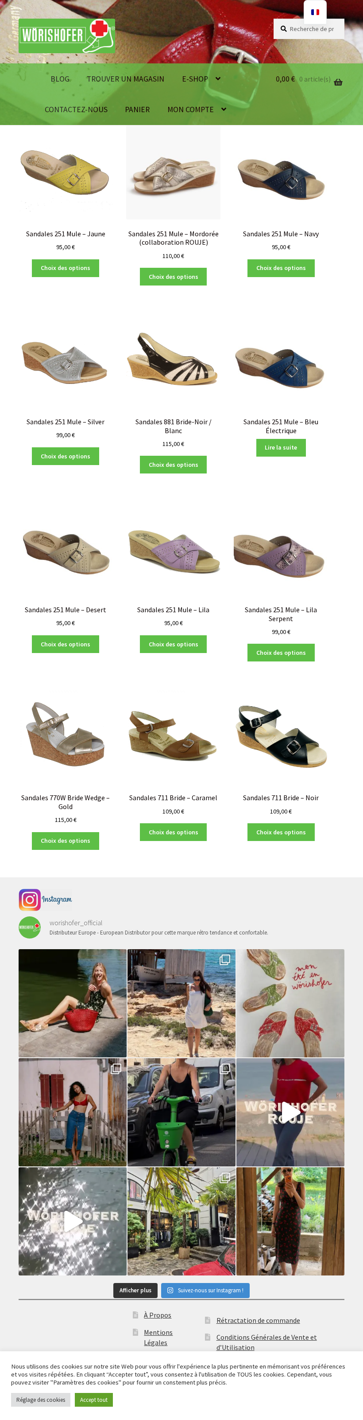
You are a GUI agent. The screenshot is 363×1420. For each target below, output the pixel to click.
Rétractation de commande (258, 1320)
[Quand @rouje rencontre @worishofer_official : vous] (290, 1112)
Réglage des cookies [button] (40, 1400)
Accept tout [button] (94, 1400)
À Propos (157, 1314)
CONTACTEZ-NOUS (76, 109)
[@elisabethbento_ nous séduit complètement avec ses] (290, 1221)
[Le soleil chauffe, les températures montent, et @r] (73, 1112)
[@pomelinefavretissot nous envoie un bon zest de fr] (290, 1003)
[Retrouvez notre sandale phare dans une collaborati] (73, 1003)
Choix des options (65, 268)
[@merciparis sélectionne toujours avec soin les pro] (181, 1221)
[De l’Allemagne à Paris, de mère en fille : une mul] (73, 1221)
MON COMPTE (190, 109)
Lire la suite (281, 447)
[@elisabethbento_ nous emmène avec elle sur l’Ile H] (181, 1003)
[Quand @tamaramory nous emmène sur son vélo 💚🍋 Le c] (181, 1112)
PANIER (137, 109)
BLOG (60, 79)
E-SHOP (195, 79)
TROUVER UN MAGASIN (125, 79)
